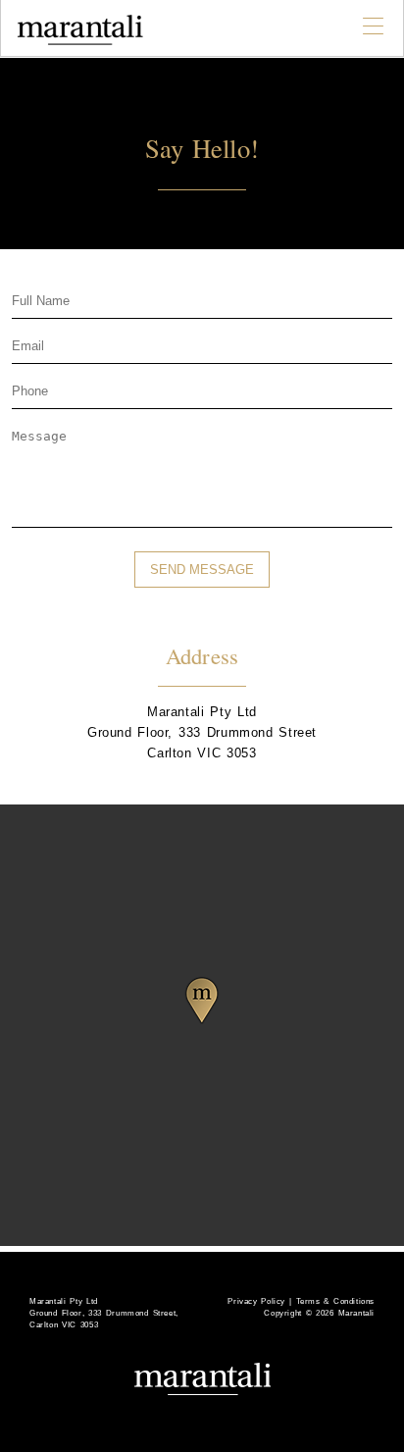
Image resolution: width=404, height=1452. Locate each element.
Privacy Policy (258, 1301)
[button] (202, 1000)
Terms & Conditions (335, 1301)
